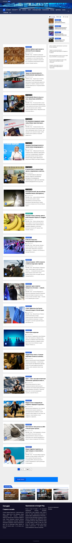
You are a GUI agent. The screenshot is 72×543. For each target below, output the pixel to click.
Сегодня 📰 (29, 94)
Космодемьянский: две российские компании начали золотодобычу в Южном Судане (35, 193)
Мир (20, 9)
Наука (63, 9)
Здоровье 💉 (29, 213)
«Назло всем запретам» (32, 332)
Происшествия (36, 9)
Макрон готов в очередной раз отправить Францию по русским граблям (34, 404)
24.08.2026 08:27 (30, 101)
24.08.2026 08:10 (30, 430)
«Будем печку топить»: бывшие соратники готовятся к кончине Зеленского (34, 356)
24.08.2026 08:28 (9, 498)
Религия (5, 12)
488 (27, 469)
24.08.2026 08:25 (30, 195)
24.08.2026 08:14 (30, 243)
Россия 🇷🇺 (15, 9)
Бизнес (24, 9)
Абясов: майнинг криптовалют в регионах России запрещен (60, 22)
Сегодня (8, 9)
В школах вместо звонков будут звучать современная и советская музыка (34, 171)
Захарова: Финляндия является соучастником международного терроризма (34, 147)
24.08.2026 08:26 (30, 149)
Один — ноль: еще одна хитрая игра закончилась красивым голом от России (35, 380)
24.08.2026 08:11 (30, 382)
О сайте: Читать (20, 479)
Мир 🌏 (59, 16)
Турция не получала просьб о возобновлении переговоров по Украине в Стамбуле (61, 29)
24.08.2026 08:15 (30, 219)
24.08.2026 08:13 (30, 312)
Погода (52, 9)
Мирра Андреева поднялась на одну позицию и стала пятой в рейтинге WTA (34, 450)
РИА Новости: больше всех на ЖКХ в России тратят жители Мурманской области (35, 428)
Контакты (50, 508)
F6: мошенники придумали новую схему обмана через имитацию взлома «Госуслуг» (34, 123)
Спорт (29, 9)
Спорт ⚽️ (66, 16)
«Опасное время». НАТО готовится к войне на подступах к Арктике (60, 41)
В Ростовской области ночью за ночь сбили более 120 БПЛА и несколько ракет (34, 98)
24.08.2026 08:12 (30, 334)
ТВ (10, 12)
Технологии (45, 9)
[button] (68, 11)
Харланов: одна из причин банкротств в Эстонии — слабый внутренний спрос (34, 287)
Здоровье (58, 9)
